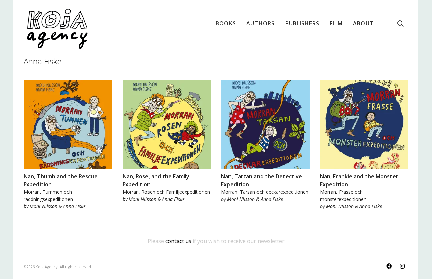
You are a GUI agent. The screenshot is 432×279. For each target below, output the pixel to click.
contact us (178, 241)
